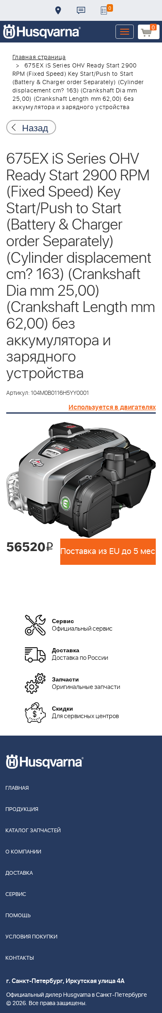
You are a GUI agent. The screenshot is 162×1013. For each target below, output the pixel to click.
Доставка (58, 10)
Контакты (81, 10)
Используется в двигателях (112, 407)
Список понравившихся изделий (104, 10)
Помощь (18, 916)
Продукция (21, 809)
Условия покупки (31, 937)
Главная (17, 788)
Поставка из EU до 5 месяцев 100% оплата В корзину (108, 551)
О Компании (23, 852)
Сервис (15, 894)
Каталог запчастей (33, 831)
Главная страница (39, 57)
